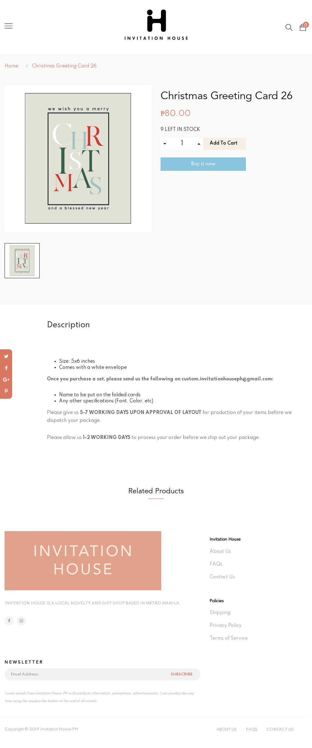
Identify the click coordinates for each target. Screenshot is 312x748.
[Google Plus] (6, 380)
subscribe (182, 674)
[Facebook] (6, 368)
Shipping (220, 612)
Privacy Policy (226, 625)
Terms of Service (229, 638)
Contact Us (222, 577)
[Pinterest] (6, 391)
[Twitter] (6, 356)
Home (11, 66)
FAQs (216, 564)
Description (68, 325)
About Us (220, 551)
